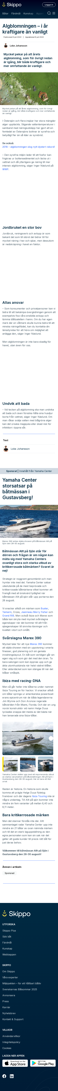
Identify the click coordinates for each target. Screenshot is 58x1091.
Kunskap (28, 13)
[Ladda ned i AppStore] (15, 1063)
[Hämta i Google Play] (43, 1063)
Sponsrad (9, 873)
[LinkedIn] (12, 1076)
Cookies (6, 1048)
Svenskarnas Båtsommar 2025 (19, 989)
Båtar (5, 13)
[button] (51, 738)
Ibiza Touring (39, 796)
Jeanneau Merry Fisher (34, 612)
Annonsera (8, 995)
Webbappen (9, 954)
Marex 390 (36, 644)
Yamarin (7, 612)
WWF (5, 169)
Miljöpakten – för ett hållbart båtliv (21, 983)
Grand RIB (8, 615)
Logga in (49, 4)
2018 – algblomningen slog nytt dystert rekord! (28, 146)
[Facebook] (4, 1076)
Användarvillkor (11, 1036)
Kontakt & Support (12, 1019)
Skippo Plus (9, 930)
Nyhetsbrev (9, 1013)
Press (5, 1001)
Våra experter (10, 977)
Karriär (6, 1007)
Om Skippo (8, 971)
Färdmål (15, 13)
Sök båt (6, 936)
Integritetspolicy (11, 1042)
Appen (40, 13)
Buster (44, 608)
